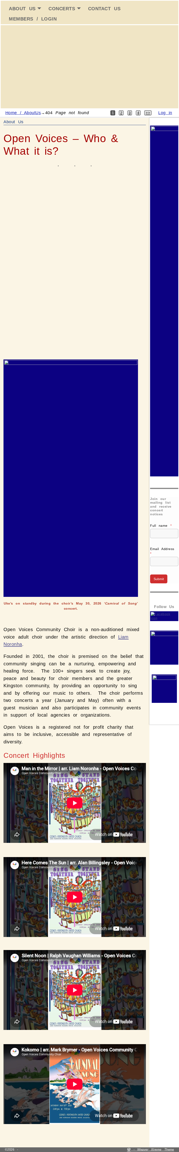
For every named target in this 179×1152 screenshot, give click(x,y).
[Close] (174, 5)
